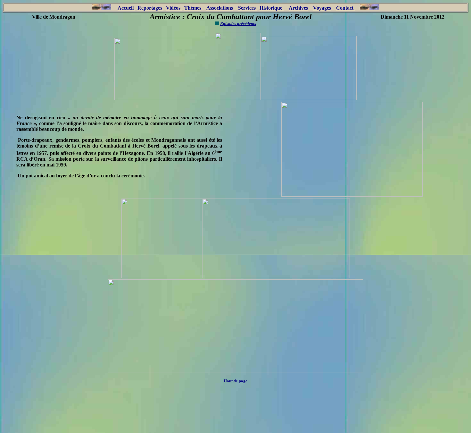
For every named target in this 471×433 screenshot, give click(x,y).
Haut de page (235, 380)
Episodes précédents (238, 23)
